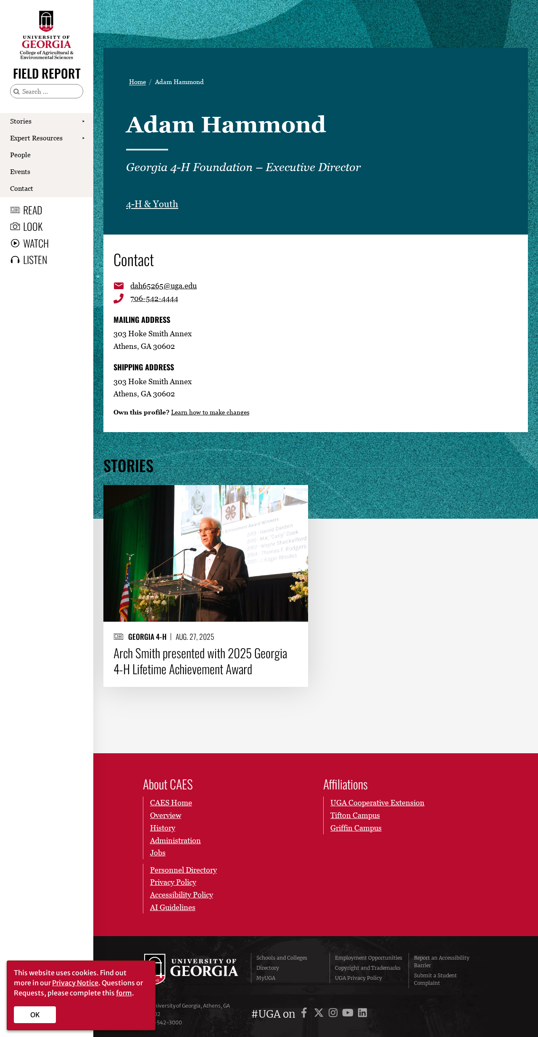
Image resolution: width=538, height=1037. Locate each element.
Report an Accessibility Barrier (441, 961)
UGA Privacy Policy (358, 978)
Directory (267, 968)
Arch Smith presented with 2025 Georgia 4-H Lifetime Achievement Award (200, 661)
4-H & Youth (152, 204)
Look (32, 226)
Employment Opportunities (368, 958)
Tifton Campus (355, 815)
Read (32, 209)
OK (35, 1015)
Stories (21, 121)
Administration (175, 840)
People (20, 154)
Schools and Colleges (281, 958)
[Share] (295, 495)
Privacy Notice (75, 983)
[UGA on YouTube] (349, 1014)
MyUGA (265, 978)
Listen (35, 259)
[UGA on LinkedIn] (362, 1014)
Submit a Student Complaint (435, 979)
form (124, 993)
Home (137, 81)
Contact (21, 188)
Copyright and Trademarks (368, 968)
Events (20, 171)
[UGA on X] (320, 1014)
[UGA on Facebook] (305, 1014)
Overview (165, 815)
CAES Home (171, 802)
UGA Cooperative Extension (377, 802)
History (162, 827)
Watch (36, 243)
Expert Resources (36, 138)
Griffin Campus (356, 827)
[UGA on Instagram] (334, 1014)
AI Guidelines (172, 907)
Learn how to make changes (210, 412)
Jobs (158, 852)
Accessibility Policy (181, 894)
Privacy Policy (173, 882)
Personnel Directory (183, 869)
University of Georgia (191, 970)
